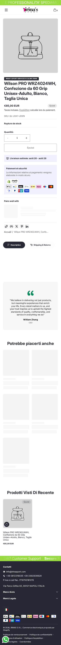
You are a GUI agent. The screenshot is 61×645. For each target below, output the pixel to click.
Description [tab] (16, 245)
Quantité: (9, 132)
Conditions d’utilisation (12, 638)
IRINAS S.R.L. (16, 627)
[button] (55, 10)
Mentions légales (10, 642)
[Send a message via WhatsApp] (5, 639)
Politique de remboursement (15, 635)
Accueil (7, 232)
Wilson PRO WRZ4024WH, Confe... (31, 232)
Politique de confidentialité (40, 635)
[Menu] (6, 10)
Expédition (24, 110)
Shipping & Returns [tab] (42, 245)
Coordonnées (25, 642)
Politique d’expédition (33, 638)
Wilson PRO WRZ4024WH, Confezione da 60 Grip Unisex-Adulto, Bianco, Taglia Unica (17, 536)
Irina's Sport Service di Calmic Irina (21, 79)
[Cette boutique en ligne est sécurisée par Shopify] (30, 181)
